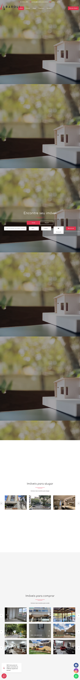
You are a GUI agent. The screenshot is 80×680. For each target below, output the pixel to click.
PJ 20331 (57, 2)
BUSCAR (71, 228)
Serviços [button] (49, 8)
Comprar (27, 8)
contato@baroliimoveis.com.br (40, 2)
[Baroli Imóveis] (10, 6)
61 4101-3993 (24, 2)
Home (21, 8)
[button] (6, 502)
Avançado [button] (58, 232)
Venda (33, 222)
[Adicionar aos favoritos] (24, 507)
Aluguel (47, 222)
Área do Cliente (73, 8)
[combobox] (34, 228)
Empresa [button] (41, 8)
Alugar (34, 8)
